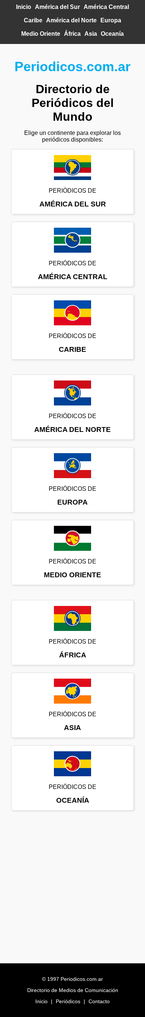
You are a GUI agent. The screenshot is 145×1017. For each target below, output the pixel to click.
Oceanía (112, 34)
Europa (110, 20)
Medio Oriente (40, 34)
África (72, 34)
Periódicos (68, 1001)
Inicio (23, 7)
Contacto (99, 1001)
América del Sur (57, 7)
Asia (90, 34)
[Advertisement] (72, 890)
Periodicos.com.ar (72, 66)
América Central (106, 7)
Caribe (33, 20)
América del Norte (71, 20)
